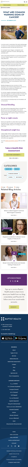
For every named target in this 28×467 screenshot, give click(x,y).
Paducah (17, 169)
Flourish (10, 177)
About (14, 350)
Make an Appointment (14, 440)
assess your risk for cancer (11, 140)
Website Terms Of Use (14, 454)
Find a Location (7, 5)
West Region (19, 177)
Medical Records (14, 358)
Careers (14, 364)
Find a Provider (21, 5)
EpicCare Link (14, 373)
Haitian (14, 412)
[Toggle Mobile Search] (24, 2)
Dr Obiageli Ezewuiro (13, 173)
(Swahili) (14, 409)
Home (14, 431)
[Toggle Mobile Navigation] (26, 2)
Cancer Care (8, 169)
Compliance (14, 456)
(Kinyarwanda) (14, 424)
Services (14, 356)
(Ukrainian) (14, 406)
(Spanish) (14, 401)
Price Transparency (14, 376)
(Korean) (14, 392)
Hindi (14, 421)
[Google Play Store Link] (20, 338)
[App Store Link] (7, 338)
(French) (14, 389)
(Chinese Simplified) (14, 386)
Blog (14, 370)
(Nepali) (14, 395)
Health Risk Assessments (13, 155)
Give (14, 367)
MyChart (14, 443)
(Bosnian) (14, 418)
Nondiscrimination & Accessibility (14, 459)
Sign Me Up (13, 307)
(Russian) (14, 398)
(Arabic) (14, 383)
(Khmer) (14, 415)
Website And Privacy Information (14, 451)
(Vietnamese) (14, 404)
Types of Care (14, 353)
